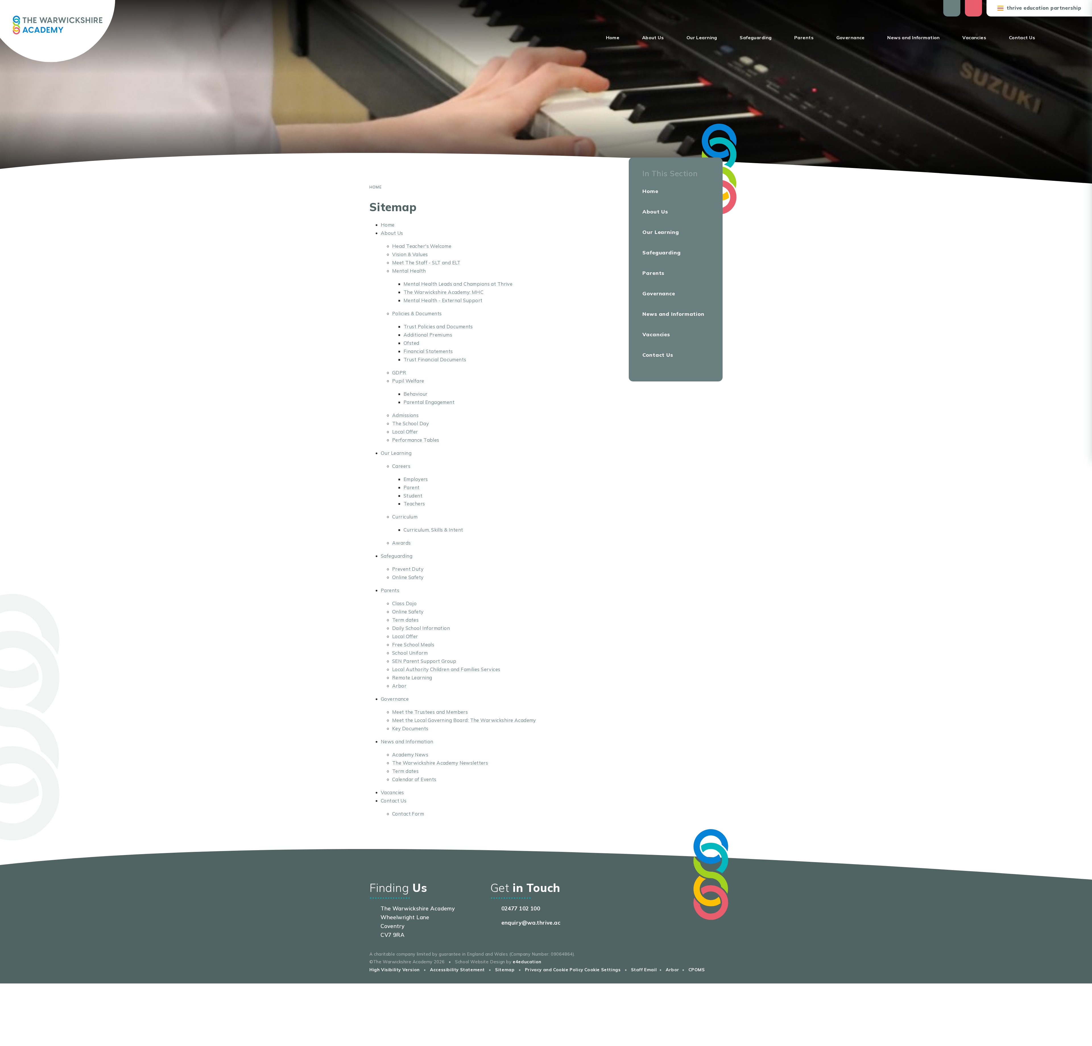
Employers (416, 479)
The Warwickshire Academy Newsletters (440, 763)
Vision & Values (410, 254)
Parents (390, 590)
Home (375, 187)
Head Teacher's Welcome (421, 246)
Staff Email (644, 969)
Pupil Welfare (408, 381)
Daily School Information (421, 628)
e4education (527, 961)
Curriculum (404, 517)
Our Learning (396, 453)
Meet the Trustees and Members (430, 712)
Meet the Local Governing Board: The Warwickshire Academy (464, 720)
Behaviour (416, 394)
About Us (392, 233)
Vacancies (392, 792)
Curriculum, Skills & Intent (433, 530)
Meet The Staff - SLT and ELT (426, 262)
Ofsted (411, 343)
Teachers (414, 504)
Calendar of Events (414, 779)
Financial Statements (428, 351)
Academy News (410, 754)
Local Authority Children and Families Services (446, 669)
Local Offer (405, 432)
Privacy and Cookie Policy (554, 969)
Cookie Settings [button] (602, 969)
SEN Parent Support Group (424, 661)
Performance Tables (415, 440)
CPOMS (696, 969)
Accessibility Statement (457, 969)
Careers (401, 466)
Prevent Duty (407, 569)
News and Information (407, 741)
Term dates (405, 620)
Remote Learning (412, 677)
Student (413, 496)
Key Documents (410, 728)
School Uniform (410, 653)
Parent (412, 487)
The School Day (410, 423)
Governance (395, 699)
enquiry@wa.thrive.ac (531, 922)
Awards (401, 543)
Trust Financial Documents (435, 359)
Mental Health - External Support (443, 300)
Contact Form (408, 814)
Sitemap (504, 969)
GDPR (399, 372)
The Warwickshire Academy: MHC (443, 292)
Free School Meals (413, 644)
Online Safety (408, 577)
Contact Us (393, 801)
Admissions (405, 415)
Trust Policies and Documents (438, 326)
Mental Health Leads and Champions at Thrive (458, 284)
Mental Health (409, 271)
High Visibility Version (394, 969)
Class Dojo (404, 603)
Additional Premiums (428, 335)
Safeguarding (396, 556)
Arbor (399, 686)
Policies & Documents (417, 313)
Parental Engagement (429, 402)
